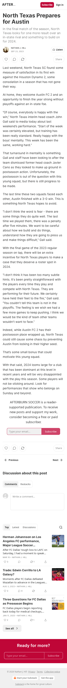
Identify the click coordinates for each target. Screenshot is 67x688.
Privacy (31, 671)
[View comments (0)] (14, 59)
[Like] (6, 59)
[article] (33, 549)
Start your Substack (27, 677)
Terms (40, 671)
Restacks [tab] (25, 484)
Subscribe (47, 4)
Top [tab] (7, 527)
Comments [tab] (11, 484)
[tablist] (17, 484)
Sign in (60, 4)
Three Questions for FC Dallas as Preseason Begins (24, 601)
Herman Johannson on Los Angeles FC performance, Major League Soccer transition (22, 541)
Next (55, 460)
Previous (13, 460)
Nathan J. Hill (18, 48)
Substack (19, 684)
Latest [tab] (15, 527)
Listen (59, 49)
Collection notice (52, 671)
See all (9, 628)
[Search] (60, 527)
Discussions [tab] (29, 527)
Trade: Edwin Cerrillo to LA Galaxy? (22, 572)
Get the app (47, 677)
